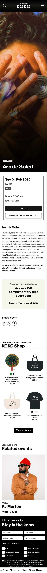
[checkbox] (3, 548)
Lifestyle (30, 556)
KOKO (7, 548)
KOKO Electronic (33, 548)
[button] (11, 374)
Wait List (23, 208)
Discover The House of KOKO (23, 216)
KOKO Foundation (33, 552)
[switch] (4, 560)
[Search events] (5, 5)
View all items (23, 430)
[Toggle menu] (42, 5)
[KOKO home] (23, 5)
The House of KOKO (12, 552)
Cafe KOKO (9, 556)
